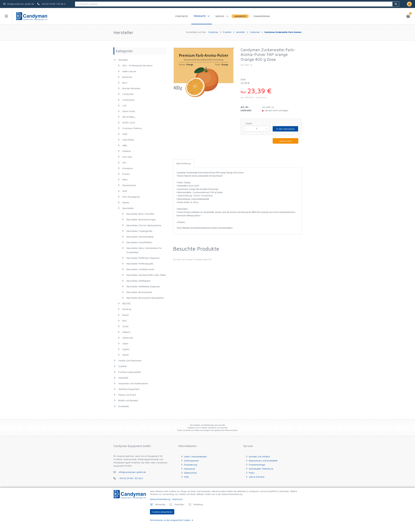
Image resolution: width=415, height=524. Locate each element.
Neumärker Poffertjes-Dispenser (143, 257)
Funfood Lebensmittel (129, 372)
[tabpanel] (237, 200)
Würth (125, 354)
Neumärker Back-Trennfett (140, 213)
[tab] (183, 163)
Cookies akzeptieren (162, 511)
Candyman (128, 94)
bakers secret (129, 71)
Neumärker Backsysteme (139, 292)
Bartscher (127, 77)
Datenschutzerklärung (160, 499)
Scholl (125, 326)
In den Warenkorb (285, 128)
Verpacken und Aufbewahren (133, 383)
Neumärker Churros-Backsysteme (143, 225)
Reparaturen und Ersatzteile (263, 460)
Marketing (198, 504)
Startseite (181, 16)
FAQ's (252, 472)
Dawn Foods (128, 111)
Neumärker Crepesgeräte (139, 231)
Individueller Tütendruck (261, 468)
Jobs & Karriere (256, 476)
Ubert (125, 343)
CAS (124, 105)
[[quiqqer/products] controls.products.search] (395, 4)
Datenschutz (190, 472)
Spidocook (127, 337)
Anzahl (249, 123)
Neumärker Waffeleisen (138, 280)
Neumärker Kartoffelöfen (139, 242)
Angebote (240, 16)
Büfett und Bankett (128, 400)
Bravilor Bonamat (131, 88)
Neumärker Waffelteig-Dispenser (143, 286)
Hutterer (126, 151)
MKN (124, 179)
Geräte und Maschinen (130, 360)
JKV (124, 162)
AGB (186, 476)
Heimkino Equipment (128, 389)
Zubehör (122, 366)
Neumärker (128, 208)
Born (124, 82)
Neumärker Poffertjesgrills (139, 263)
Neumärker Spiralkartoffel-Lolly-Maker (146, 275)
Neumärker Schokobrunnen (140, 269)
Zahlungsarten (191, 460)
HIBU (124, 145)
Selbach (126, 332)
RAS (124, 320)
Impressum (189, 468)
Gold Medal (128, 139)
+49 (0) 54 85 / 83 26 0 (53, 3)
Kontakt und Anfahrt (259, 456)
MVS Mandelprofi (131, 196)
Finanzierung (262, 16)
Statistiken (179, 504)
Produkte (200, 16)
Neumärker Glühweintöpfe (140, 236)
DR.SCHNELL (128, 116)
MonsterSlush (129, 185)
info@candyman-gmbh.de (20, 3)
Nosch (125, 315)
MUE (124, 191)
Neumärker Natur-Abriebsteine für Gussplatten (144, 250)
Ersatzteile (123, 406)
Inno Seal (127, 156)
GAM (124, 134)
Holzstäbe (123, 377)
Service (219, 16)
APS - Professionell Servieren (137, 65)
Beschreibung (183, 163)
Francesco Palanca (132, 128)
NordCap (126, 309)
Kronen (126, 174)
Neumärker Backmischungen (141, 219)
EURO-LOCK (128, 122)
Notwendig (160, 504)
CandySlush (128, 99)
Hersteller (123, 59)
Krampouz (127, 168)
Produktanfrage (257, 464)
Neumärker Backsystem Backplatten (145, 297)
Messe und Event (127, 394)
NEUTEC (126, 303)
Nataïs (125, 202)
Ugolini (125, 349)
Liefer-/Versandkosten (195, 456)
